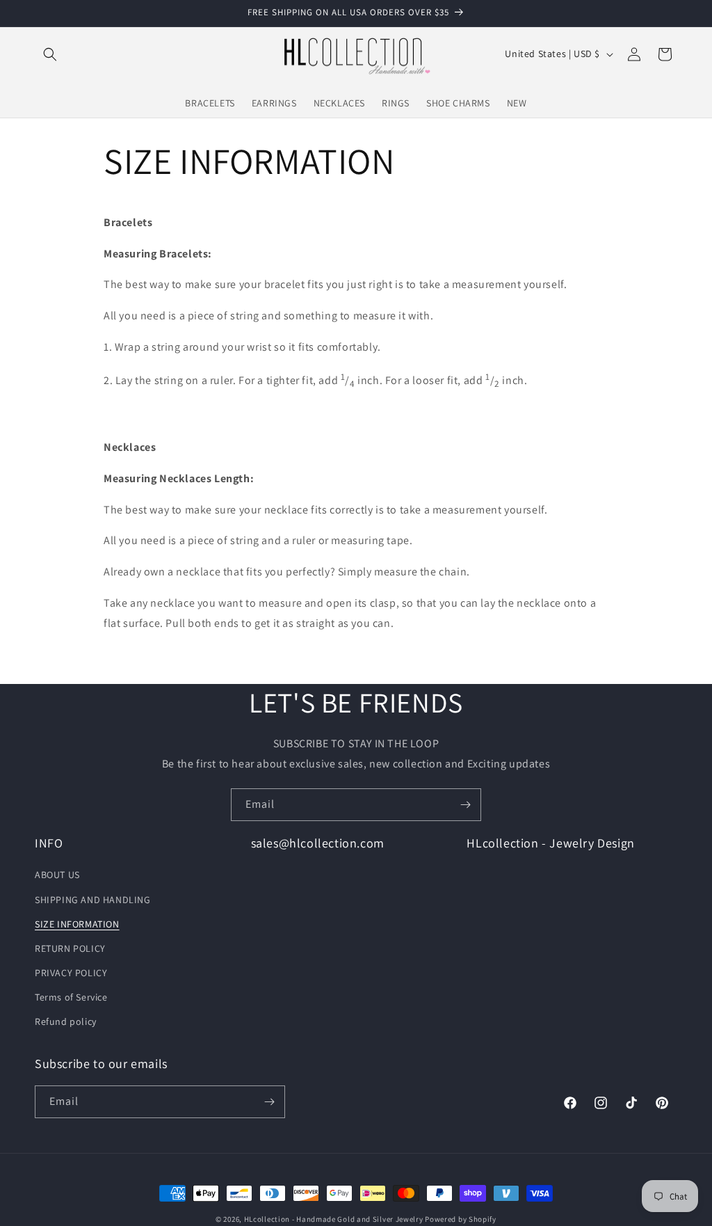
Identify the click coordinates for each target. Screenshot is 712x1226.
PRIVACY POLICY (71, 972)
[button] (50, 54)
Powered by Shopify (460, 1219)
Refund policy (66, 1021)
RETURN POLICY (70, 948)
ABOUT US (57, 874)
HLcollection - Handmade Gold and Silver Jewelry (333, 1219)
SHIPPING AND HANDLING (93, 899)
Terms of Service (71, 997)
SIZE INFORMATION (77, 924)
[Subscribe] (465, 804)
